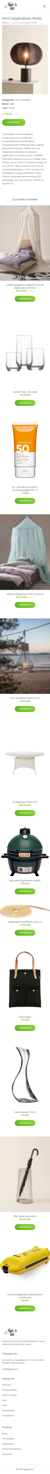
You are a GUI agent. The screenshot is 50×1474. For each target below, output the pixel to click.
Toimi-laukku (25, 1017)
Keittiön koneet (9, 1395)
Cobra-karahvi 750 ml (25, 1112)
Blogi (4, 1433)
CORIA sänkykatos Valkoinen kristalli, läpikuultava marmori (25, 286)
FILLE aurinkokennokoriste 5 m (25, 698)
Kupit (4, 1400)
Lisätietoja (14, 122)
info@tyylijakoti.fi (10, 1369)
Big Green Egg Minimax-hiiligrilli (25, 880)
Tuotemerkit (8, 1415)
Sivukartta (7, 1454)
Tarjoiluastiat (8, 1410)
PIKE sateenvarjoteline (25, 1216)
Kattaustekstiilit (9, 1390)
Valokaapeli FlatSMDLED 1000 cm (25, 921)
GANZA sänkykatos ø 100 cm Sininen (25, 594)
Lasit (17, 100)
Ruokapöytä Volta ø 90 (25, 802)
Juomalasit (25, 100)
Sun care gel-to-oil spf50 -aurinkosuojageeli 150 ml (25, 488)
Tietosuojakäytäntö (11, 1449)
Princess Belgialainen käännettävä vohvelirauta (25, 1296)
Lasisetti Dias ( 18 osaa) (25, 392)
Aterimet (6, 1385)
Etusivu (5, 22)
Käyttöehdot (8, 1443)
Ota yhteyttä (8, 1438)
